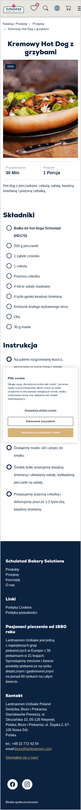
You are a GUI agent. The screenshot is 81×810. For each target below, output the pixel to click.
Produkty (12, 569)
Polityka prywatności (21, 612)
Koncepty (13, 580)
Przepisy (12, 575)
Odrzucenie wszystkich (40, 421)
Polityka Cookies (19, 607)
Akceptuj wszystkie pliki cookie (40, 432)
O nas (10, 585)
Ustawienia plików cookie (41, 410)
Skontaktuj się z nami (22, 757)
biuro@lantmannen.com (33, 749)
